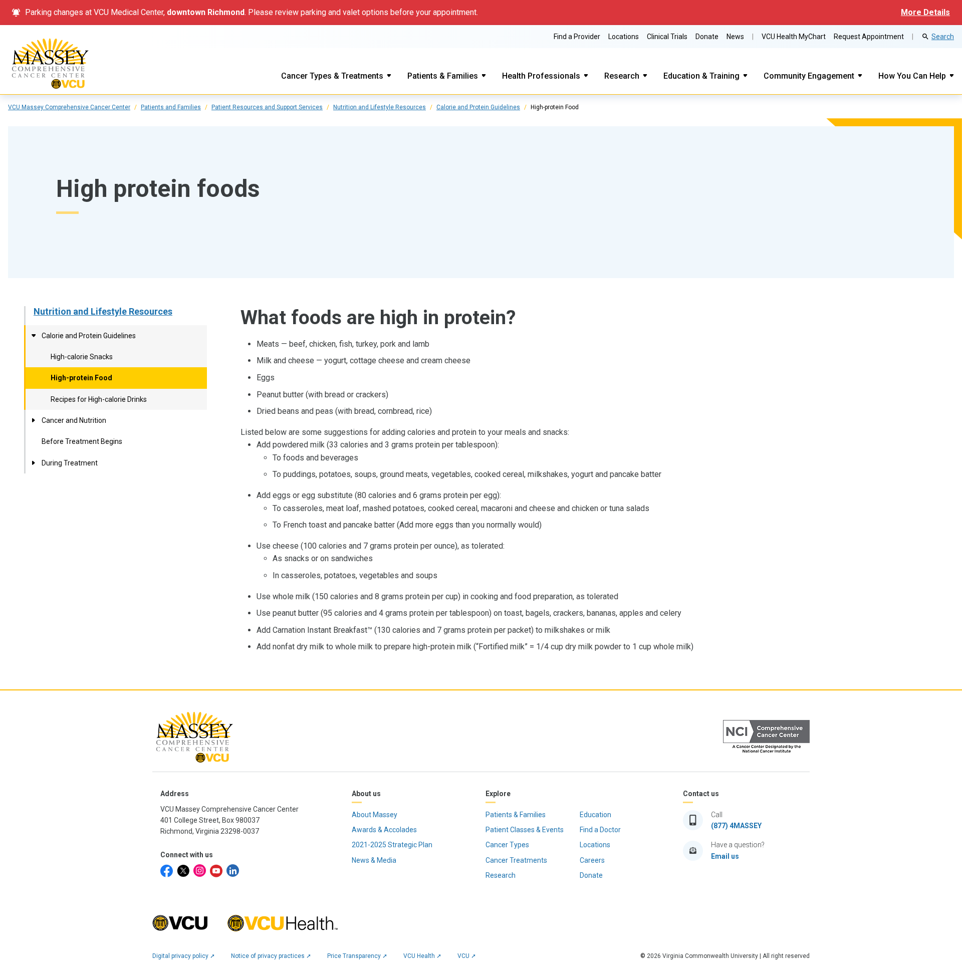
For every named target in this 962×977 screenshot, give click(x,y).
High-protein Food (81, 378)
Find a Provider (577, 37)
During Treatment (70, 463)
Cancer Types (507, 845)
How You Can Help (912, 76)
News (735, 37)
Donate (706, 37)
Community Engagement (809, 76)
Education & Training (701, 76)
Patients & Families (442, 76)
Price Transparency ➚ (357, 955)
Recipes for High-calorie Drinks (99, 399)
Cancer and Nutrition (74, 420)
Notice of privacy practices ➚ (271, 955)
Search (942, 37)
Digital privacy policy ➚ (183, 955)
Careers (592, 860)
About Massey (374, 815)
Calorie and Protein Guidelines (478, 107)
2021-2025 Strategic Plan (392, 845)
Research (621, 76)
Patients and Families (171, 107)
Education (595, 815)
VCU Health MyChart (794, 37)
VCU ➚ (466, 955)
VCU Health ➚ (422, 955)
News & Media (374, 860)
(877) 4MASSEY (736, 826)
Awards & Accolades (384, 830)
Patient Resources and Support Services (267, 107)
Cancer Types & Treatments (332, 76)
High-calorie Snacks (82, 357)
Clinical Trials (667, 37)
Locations (623, 37)
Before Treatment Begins (82, 441)
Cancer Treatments (516, 860)
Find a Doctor (600, 830)
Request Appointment (869, 37)
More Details (925, 12)
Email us (725, 856)
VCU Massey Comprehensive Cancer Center (69, 107)
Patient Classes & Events (525, 830)
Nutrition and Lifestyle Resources (379, 107)
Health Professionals (541, 76)
